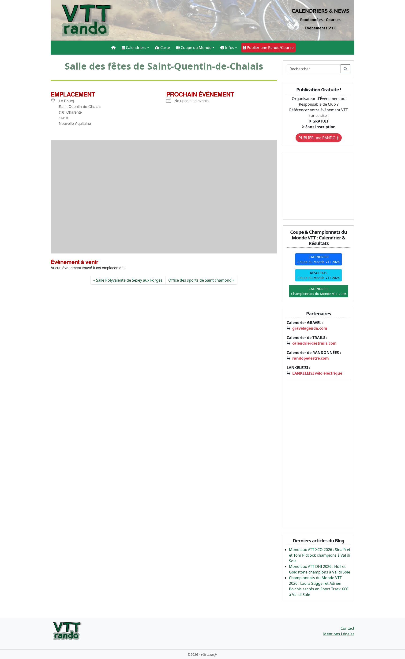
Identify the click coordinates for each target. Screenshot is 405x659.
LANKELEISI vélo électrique (317, 373)
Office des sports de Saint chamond (200, 280)
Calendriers (135, 47)
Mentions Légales (338, 634)
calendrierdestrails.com (314, 343)
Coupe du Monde (195, 47)
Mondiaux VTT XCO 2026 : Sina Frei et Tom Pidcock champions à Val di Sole (319, 555)
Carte (164, 47)
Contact (347, 628)
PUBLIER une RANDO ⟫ (319, 137)
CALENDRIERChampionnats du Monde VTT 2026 (318, 291)
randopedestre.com (310, 358)
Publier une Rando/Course (270, 47)
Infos (229, 47)
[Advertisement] (316, 185)
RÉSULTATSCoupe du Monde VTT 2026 (318, 275)
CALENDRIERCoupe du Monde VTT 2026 (318, 259)
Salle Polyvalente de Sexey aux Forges (129, 280)
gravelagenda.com (309, 328)
